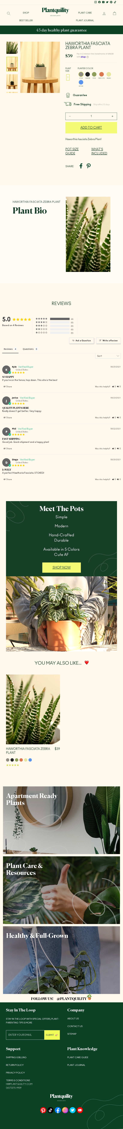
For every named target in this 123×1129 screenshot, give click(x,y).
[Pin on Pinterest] (89, 166)
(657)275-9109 (13, 1088)
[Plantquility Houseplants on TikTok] (50, 1110)
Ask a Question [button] (83, 341)
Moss (94, 74)
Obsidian (87, 74)
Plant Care (85, 13)
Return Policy (15, 1065)
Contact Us (75, 1026)
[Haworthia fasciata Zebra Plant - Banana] (25, 760)
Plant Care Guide (77, 1057)
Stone (81, 74)
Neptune (81, 82)
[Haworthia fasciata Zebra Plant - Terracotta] (21, 760)
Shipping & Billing (16, 1057)
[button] (114, 387)
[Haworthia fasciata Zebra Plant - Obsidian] (12, 760)
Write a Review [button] (110, 341)
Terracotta (101, 74)
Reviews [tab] (8, 349)
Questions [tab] (28, 349)
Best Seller (26, 20)
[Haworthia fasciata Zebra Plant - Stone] (7, 760)
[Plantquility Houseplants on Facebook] (58, 1110)
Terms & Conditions (18, 1080)
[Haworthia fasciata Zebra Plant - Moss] (16, 760)
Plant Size (68, 70)
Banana (108, 74)
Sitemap (71, 1034)
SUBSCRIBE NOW (94, 30)
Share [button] (9, 387)
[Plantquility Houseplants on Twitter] (72, 1110)
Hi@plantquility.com (19, 1084)
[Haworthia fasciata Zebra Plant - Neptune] (30, 760)
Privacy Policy (15, 1073)
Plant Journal (85, 20)
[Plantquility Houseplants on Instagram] (65, 1110)
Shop (26, 13)
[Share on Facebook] (81, 166)
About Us (73, 1019)
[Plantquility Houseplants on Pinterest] (43, 1110)
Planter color (85, 68)
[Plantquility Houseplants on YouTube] (80, 1110)
